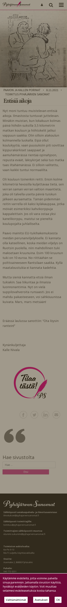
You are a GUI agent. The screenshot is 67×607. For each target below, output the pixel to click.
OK (58, 600)
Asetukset (41, 600)
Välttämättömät (16, 600)
